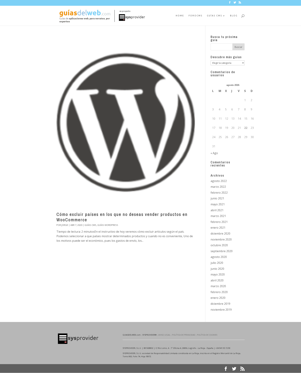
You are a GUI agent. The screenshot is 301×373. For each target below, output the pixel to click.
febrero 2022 (219, 193)
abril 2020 (217, 280)
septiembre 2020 (222, 251)
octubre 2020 (219, 245)
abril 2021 (217, 210)
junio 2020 (217, 269)
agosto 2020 (219, 257)
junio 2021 (217, 198)
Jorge (64, 225)
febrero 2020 (219, 292)
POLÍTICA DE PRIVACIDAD (183, 334)
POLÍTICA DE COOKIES (207, 334)
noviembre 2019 (221, 310)
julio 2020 (217, 263)
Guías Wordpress (107, 225)
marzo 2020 (218, 286)
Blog (234, 15)
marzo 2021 (218, 216)
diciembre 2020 (220, 233)
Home (180, 15)
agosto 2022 (219, 181)
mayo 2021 (218, 204)
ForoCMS (195, 15)
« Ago (214, 153)
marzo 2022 (218, 187)
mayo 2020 (218, 274)
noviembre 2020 (221, 239)
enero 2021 (218, 228)
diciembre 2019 (220, 304)
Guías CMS (214, 15)
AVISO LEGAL (164, 334)
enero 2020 (218, 298)
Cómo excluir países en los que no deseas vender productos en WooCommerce (122, 217)
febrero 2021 (219, 222)
